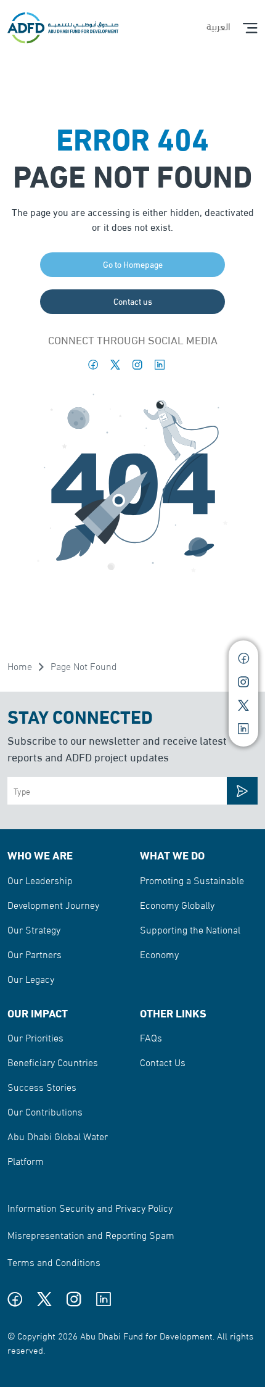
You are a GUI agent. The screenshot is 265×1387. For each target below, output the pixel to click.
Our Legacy (30, 978)
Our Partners (34, 953)
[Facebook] (93, 364)
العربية (218, 26)
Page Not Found (84, 665)
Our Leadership (40, 879)
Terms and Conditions (53, 1261)
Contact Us (163, 1061)
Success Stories (41, 1086)
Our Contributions (45, 1111)
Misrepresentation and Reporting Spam (90, 1234)
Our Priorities (35, 1037)
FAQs (151, 1037)
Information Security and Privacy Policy (90, 1207)
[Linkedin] (160, 364)
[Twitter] (115, 364)
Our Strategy (33, 929)
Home (19, 665)
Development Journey (53, 904)
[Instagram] (137, 364)
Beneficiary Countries (52, 1061)
